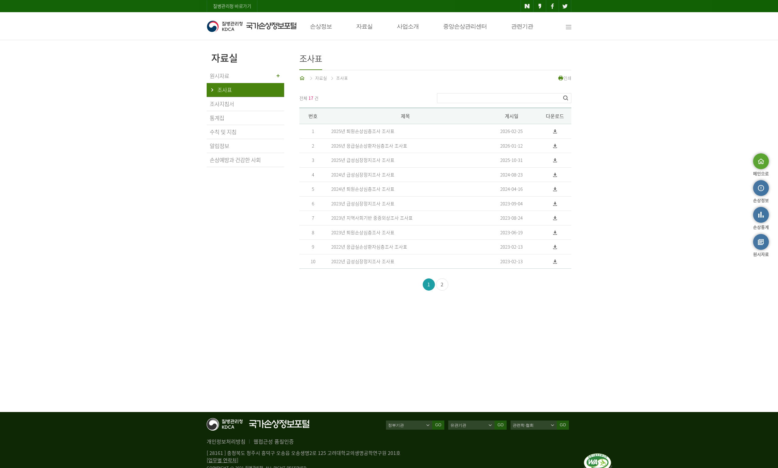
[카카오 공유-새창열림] (540, 6)
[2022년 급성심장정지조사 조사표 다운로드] (555, 261)
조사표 (342, 78)
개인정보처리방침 (226, 441)
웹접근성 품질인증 (273, 441)
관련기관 (522, 26)
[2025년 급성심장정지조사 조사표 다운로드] (555, 160)
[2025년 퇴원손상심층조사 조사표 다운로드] (555, 131)
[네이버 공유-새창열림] (527, 6)
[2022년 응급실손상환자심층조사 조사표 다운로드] (555, 247)
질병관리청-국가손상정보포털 (251, 26)
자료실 (364, 26)
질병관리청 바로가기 (232, 6)
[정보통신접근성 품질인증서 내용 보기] (598, 457)
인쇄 (567, 78)
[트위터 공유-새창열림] (565, 6)
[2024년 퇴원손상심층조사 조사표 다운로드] (555, 189)
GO (438, 425)
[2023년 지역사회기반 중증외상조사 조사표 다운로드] (555, 218)
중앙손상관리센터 (465, 26)
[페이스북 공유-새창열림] (552, 6)
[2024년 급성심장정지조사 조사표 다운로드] (555, 174)
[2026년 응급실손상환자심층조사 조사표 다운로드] (555, 145)
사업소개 (408, 26)
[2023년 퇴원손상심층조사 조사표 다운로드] (555, 232)
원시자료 (219, 76)
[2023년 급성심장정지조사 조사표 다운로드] (555, 203)
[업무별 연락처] (222, 460)
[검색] (566, 98)
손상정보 (321, 26)
